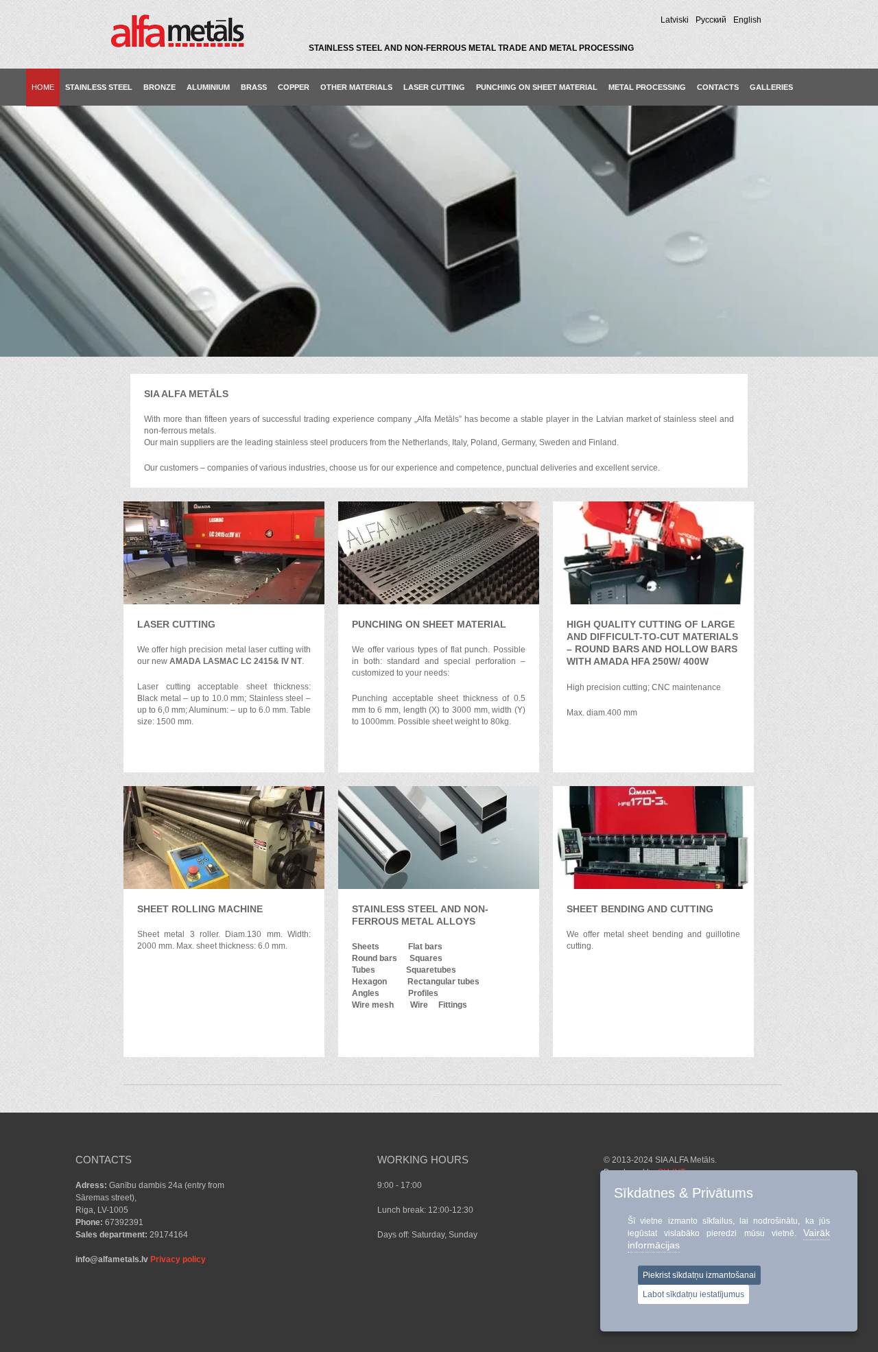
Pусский (711, 20)
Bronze (159, 87)
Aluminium (208, 87)
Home (43, 87)
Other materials (356, 87)
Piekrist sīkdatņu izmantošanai (699, 1275)
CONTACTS (718, 87)
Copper (293, 87)
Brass (254, 87)
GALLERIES (771, 87)
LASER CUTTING (434, 87)
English (747, 20)
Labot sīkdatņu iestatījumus (693, 1294)
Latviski (675, 20)
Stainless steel (98, 87)
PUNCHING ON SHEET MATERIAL (536, 87)
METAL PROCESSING (647, 87)
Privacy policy (178, 1259)
